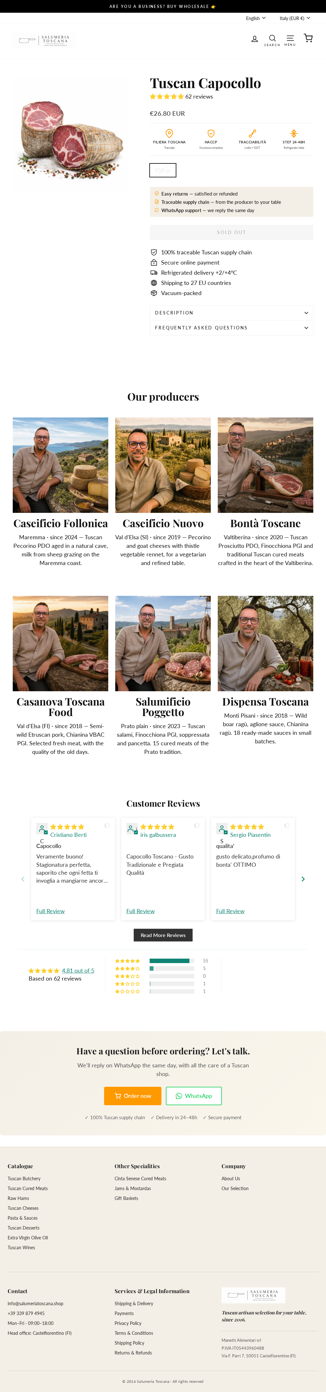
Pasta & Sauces (23, 1218)
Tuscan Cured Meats (28, 1188)
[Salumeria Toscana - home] (253, 1295)
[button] (167, 96)
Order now (137, 1095)
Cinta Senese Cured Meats (140, 1178)
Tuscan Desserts (23, 1227)
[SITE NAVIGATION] (290, 37)
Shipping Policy (129, 1343)
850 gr (163, 170)
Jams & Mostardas (133, 1188)
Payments (124, 1313)
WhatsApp (198, 1095)
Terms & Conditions (134, 1333)
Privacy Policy (128, 1323)
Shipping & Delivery (134, 1303)
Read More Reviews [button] (163, 935)
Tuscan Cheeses (23, 1208)
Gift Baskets (126, 1198)
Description (174, 312)
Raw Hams (18, 1198)
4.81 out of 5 (78, 970)
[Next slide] (303, 879)
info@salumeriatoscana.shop (35, 1303)
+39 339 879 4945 (26, 1313)
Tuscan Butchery (24, 1178)
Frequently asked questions (201, 327)
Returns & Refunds (133, 1352)
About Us (231, 1178)
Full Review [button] (50, 910)
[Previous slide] (23, 879)
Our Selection (235, 1188)
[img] (67, 826)
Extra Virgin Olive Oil (28, 1237)
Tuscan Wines (21, 1247)
